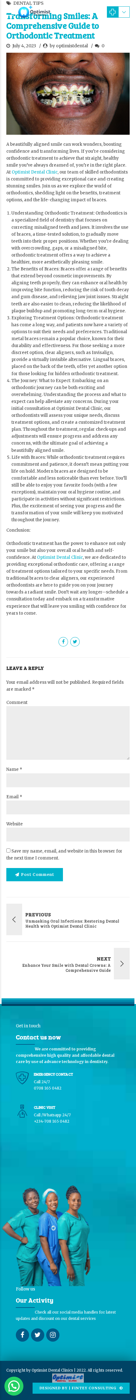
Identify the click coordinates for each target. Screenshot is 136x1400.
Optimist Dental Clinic (35, 172)
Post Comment (37, 874)
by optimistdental (69, 46)
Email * (14, 797)
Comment (17, 702)
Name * (14, 769)
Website (14, 824)
